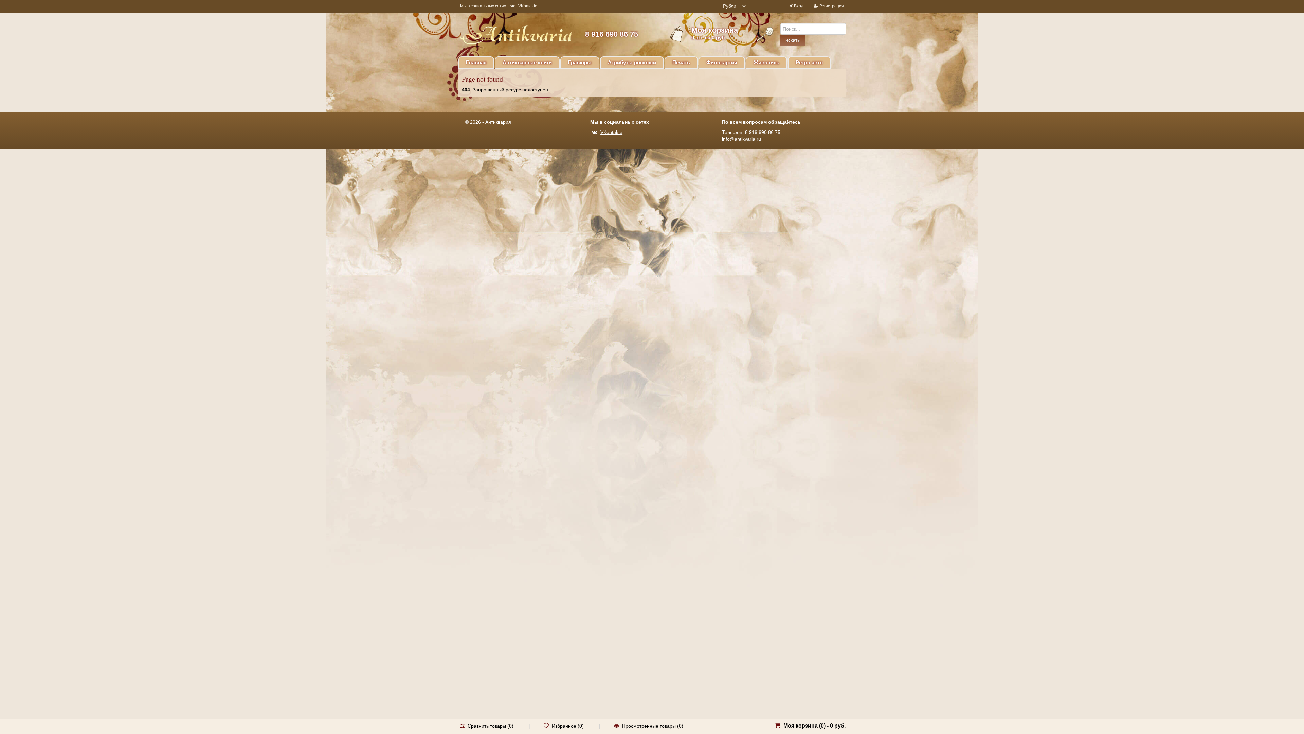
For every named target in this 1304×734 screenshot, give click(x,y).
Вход (798, 6)
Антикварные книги (527, 62)
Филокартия (721, 62)
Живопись (766, 62)
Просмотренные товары (649, 726)
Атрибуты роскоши (632, 62)
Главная (476, 62)
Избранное (564, 726)
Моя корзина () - (814, 726)
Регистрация (831, 6)
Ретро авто (809, 62)
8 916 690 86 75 (611, 34)
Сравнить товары (487, 726)
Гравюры (580, 62)
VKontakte (527, 6)
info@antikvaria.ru (741, 139)
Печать (681, 62)
